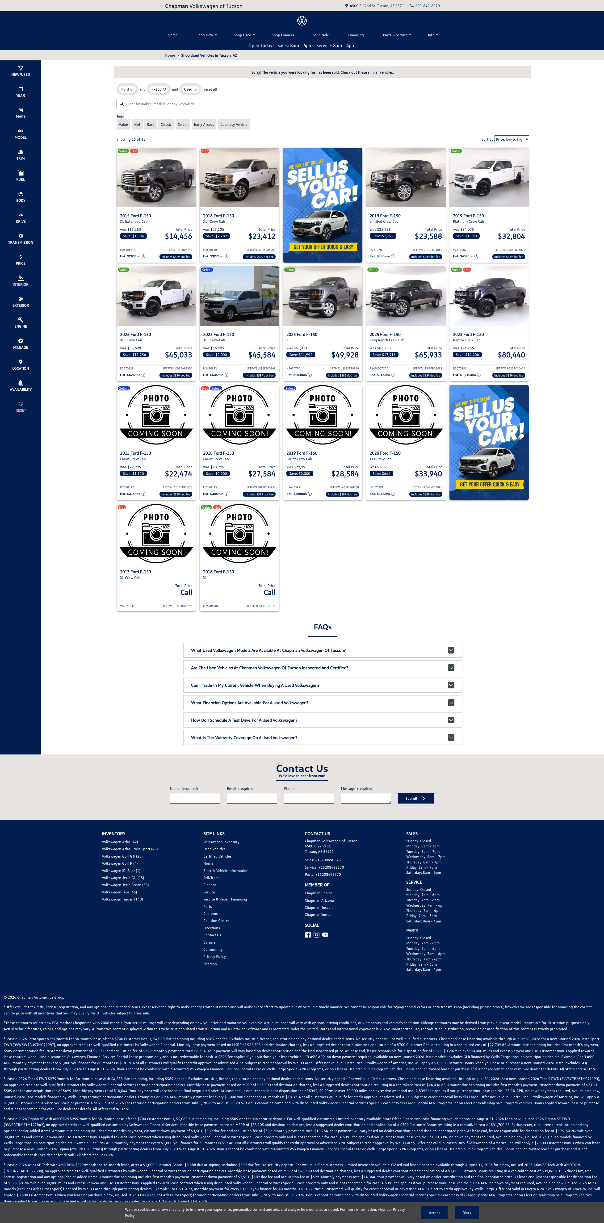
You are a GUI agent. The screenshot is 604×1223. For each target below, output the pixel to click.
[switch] (123, 124)
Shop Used (242, 35)
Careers (209, 942)
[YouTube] (325, 934)
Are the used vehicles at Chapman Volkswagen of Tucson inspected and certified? (269, 667)
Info (431, 35)
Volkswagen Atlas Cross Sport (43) (130, 848)
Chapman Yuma (317, 914)
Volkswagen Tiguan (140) (122, 899)
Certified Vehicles (217, 856)
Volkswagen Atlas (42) (120, 841)
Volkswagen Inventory (221, 841)
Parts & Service (395, 35)
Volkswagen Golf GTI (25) (122, 856)
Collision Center (216, 920)
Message (357, 788)
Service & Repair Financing (225, 899)
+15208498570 (328, 860)
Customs (210, 913)
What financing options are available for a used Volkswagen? (249, 702)
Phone (289, 788)
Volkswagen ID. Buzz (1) (121, 870)
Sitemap (210, 963)
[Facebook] (308, 934)
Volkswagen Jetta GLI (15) (123, 877)
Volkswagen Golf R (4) (120, 863)
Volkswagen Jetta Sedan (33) (125, 884)
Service (209, 892)
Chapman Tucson (319, 907)
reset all (210, 89)
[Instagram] (316, 934)
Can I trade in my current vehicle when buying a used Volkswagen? (255, 685)
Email (240, 788)
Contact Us (212, 935)
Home (173, 35)
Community (213, 949)
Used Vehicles (214, 848)
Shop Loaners (283, 35)
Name (184, 788)
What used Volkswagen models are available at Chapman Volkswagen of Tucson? (268, 650)
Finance (209, 884)
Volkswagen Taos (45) (119, 892)
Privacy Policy (214, 956)
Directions (211, 928)
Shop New (205, 35)
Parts (207, 906)
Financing (356, 35)
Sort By (487, 139)
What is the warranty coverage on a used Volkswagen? (244, 737)
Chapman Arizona (319, 900)
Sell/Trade (321, 35)
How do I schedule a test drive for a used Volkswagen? (244, 720)
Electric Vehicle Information (225, 870)
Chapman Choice (318, 893)
